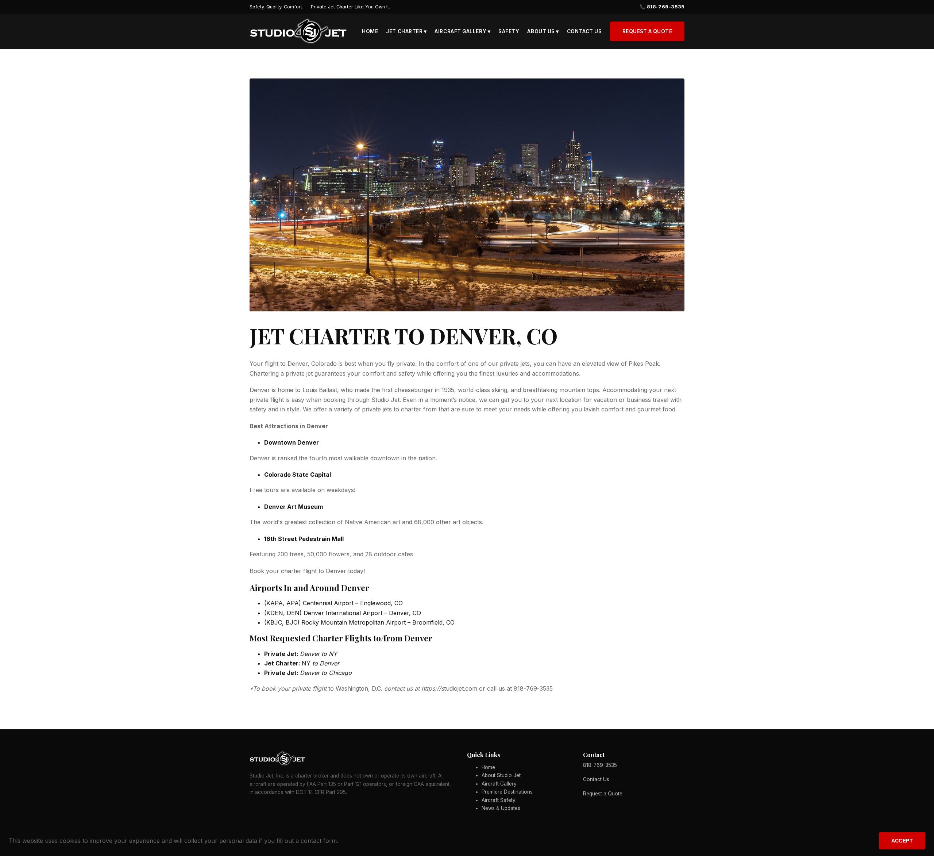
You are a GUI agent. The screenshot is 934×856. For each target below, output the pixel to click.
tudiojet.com (460, 688)
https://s (432, 688)
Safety (508, 31)
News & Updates (501, 808)
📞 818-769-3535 (662, 6)
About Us (543, 31)
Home (370, 31)
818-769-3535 (600, 765)
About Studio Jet (501, 775)
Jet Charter (406, 31)
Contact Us (584, 31)
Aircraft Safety (499, 800)
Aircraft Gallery (462, 31)
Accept (902, 841)
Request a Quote (647, 31)
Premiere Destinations (507, 792)
